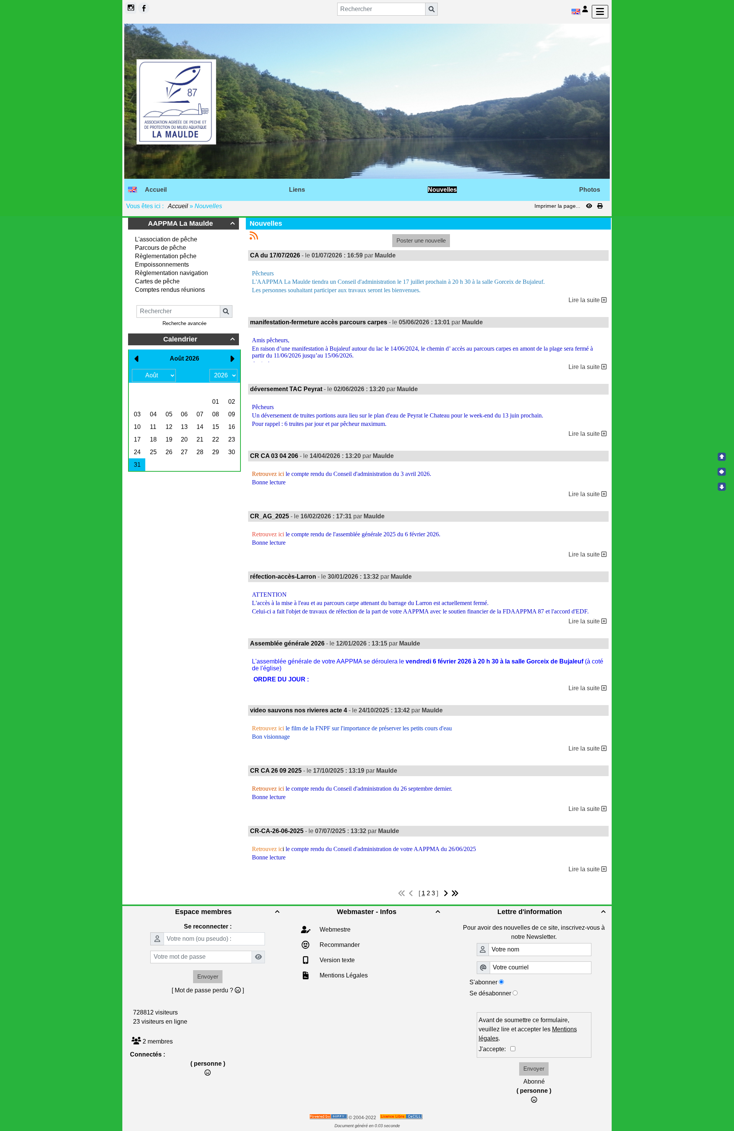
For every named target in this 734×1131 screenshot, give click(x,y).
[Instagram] (130, 8)
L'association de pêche (166, 239)
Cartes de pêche (157, 281)
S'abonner (483, 982)
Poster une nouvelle (421, 240)
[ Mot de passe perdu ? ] (208, 990)
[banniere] (367, 100)
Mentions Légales (343, 975)
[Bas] (721, 486)
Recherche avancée (184, 323)
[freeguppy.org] (329, 1117)
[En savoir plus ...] (402, 1117)
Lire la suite (584, 300)
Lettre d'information (551, 912)
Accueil (178, 206)
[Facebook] (143, 8)
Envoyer (207, 976)
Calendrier (199, 339)
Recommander (339, 945)
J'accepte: (494, 1049)
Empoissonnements (162, 264)
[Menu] (600, 11)
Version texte (336, 960)
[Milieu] (721, 471)
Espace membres (227, 912)
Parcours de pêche (160, 247)
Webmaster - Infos (388, 912)
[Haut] (721, 456)
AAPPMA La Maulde (191, 223)
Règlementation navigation (171, 273)
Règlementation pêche (165, 256)
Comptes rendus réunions (170, 289)
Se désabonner (490, 993)
